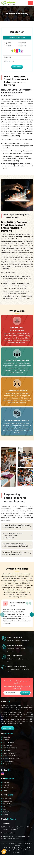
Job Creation (7, 745)
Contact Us (7, 807)
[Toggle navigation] (30, 3)
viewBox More (8, 728)
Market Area (7, 812)
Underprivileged (8, 761)
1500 (9, 43)
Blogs (4, 809)
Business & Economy (10, 748)
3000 (24, 43)
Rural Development (9, 753)
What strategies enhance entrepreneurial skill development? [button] (12, 535)
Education (6, 737)
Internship (6, 785)
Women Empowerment (11, 758)
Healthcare (6, 740)
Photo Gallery (7, 801)
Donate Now (17, 67)
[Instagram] (2, 774)
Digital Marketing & (18, 850)
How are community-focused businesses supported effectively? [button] (15, 545)
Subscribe (25, 693)
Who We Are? (7, 798)
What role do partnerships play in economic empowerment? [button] (15, 553)
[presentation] (2, 614)
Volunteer (6, 782)
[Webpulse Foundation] (8, 3)
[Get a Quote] (3, 851)
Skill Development (9, 742)
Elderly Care (7, 764)
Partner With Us (8, 788)
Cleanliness (7, 750)
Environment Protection (11, 756)
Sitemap (6, 815)
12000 (24, 46)
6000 (10, 46)
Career (5, 790)
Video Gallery (7, 804)
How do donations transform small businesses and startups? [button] (16, 526)
